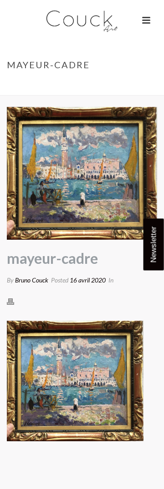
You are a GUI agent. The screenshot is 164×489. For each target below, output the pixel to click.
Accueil (21, 83)
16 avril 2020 (88, 280)
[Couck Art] (82, 20)
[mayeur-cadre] (82, 173)
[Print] (15, 301)
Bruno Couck (31, 280)
